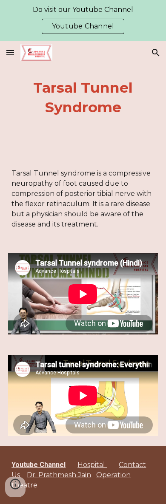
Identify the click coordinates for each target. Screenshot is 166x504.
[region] (83, 20)
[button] (10, 52)
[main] (83, 98)
